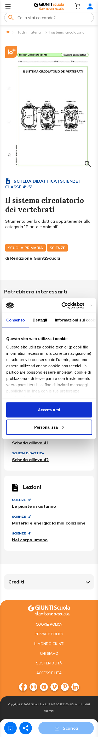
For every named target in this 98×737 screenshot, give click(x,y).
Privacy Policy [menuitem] (49, 634)
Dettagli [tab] (40, 320)
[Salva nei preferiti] (10, 728)
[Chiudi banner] (91, 305)
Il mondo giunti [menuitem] (49, 643)
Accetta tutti (49, 410)
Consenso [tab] (15, 320)
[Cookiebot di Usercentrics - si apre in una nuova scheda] (63, 305)
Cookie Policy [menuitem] (49, 624)
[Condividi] (25, 728)
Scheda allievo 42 (30, 459)
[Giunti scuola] (49, 610)
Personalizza (46, 427)
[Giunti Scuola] (49, 6)
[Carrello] (78, 6)
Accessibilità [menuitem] (49, 672)
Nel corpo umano (30, 539)
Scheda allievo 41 (30, 442)
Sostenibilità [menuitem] (49, 663)
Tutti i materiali (29, 32)
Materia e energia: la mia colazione (48, 523)
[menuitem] (23, 687)
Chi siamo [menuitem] (49, 653)
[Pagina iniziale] (8, 31)
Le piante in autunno (34, 506)
